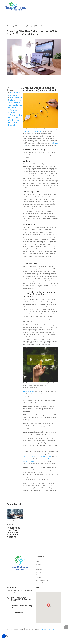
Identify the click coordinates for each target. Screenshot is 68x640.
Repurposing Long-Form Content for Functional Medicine (15, 119)
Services (38, 567)
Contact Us (39, 572)
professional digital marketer (32, 131)
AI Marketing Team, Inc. (47, 629)
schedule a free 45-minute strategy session (37, 456)
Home (37, 562)
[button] (4, 636)
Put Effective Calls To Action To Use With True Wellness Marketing (15, 102)
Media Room (39, 575)
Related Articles (12, 111)
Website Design (28, 391)
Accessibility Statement (42, 580)
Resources (39, 569)
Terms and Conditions (42, 583)
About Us (38, 564)
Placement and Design (14, 93)
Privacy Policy (39, 577)
